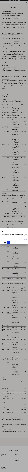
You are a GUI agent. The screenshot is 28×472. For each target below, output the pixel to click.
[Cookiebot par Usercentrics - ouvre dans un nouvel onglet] (24, 228)
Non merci (5, 242)
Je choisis (24, 239)
